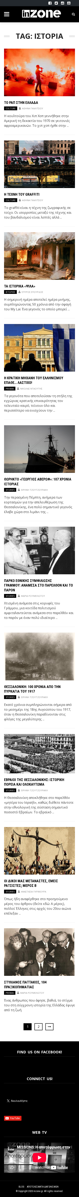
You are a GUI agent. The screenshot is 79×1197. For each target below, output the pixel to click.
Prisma (10, 388)
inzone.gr (38, 1191)
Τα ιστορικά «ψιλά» (19, 286)
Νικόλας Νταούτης (31, 388)
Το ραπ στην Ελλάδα (21, 102)
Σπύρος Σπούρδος (32, 291)
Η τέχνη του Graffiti (22, 194)
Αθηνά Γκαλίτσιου (32, 108)
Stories (10, 489)
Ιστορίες (10, 291)
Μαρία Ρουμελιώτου (33, 595)
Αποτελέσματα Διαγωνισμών (43, 1186)
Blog (21, 1186)
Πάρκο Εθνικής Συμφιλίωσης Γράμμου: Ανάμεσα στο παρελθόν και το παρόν (38, 585)
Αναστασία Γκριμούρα (33, 891)
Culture (11, 108)
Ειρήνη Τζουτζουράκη (34, 489)
